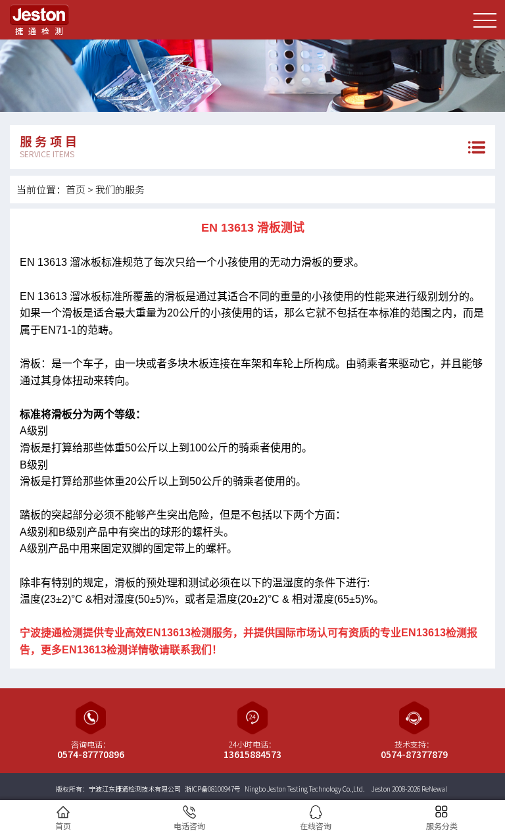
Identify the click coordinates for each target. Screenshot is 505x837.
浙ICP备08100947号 (213, 789)
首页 (75, 189)
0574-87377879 (414, 754)
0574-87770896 (90, 754)
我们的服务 (120, 189)
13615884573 (252, 754)
